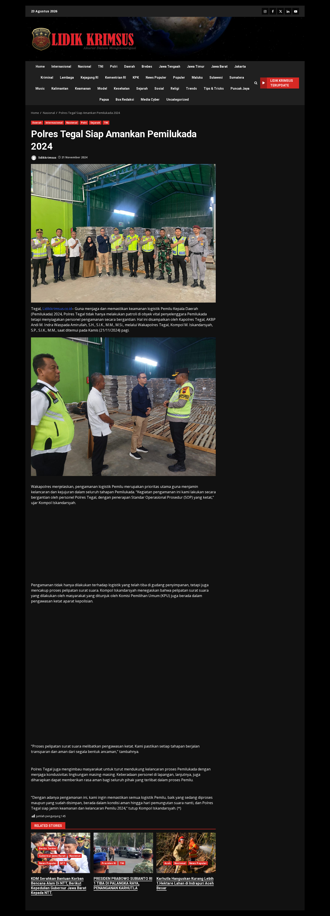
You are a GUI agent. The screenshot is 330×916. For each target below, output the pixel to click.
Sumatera (236, 77)
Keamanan (83, 88)
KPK (136, 77)
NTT (62, 863)
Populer (179, 77)
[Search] (255, 83)
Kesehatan (122, 88)
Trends (191, 88)
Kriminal (47, 77)
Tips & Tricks (214, 88)
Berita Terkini (47, 848)
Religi (175, 88)
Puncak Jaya (240, 88)
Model (102, 88)
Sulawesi (216, 77)
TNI (100, 66)
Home (40, 66)
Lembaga (67, 77)
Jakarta (240, 66)
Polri (113, 66)
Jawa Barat (219, 66)
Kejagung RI (89, 77)
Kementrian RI (115, 77)
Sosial (159, 88)
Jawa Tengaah (169, 66)
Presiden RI (109, 863)
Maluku (197, 77)
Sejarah (142, 88)
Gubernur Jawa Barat (52, 855)
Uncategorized (177, 99)
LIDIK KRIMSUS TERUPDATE (281, 83)
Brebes (147, 66)
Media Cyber (150, 99)
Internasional (61, 66)
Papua (104, 99)
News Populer (156, 77)
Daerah (129, 66)
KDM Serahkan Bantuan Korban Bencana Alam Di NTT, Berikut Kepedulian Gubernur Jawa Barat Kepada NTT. (58, 885)
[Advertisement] (123, 549)
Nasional (84, 66)
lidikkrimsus (47, 157)
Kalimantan (59, 88)
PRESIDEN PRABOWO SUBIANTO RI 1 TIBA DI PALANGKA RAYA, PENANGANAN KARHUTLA (123, 853)
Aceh (168, 863)
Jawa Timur (196, 66)
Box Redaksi (125, 99)
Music (40, 88)
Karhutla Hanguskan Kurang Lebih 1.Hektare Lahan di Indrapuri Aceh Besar (186, 853)
